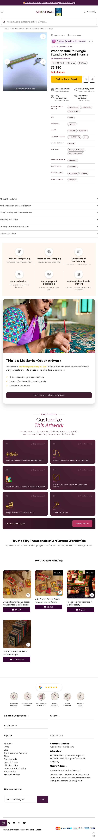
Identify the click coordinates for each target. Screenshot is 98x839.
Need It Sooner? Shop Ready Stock (49, 395)
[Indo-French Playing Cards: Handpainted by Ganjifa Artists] (49, 583)
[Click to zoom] (43, 36)
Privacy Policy (10, 771)
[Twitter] (14, 822)
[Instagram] (9, 822)
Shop (6, 756)
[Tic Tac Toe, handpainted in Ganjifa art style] (81, 584)
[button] (73, 41)
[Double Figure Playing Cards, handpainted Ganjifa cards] (17, 584)
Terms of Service (12, 774)
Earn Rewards (10, 759)
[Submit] (4, 21)
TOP (93, 835)
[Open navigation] (7, 11)
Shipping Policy (11, 765)
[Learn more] (69, 35)
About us (8, 743)
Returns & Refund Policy (15, 768)
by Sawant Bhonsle (60, 58)
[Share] (92, 79)
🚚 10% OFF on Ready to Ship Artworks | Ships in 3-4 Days (49, 2)
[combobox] (49, 22)
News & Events (11, 762)
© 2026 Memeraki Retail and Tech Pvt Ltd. (22, 829)
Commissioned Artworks (15, 753)
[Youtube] (24, 822)
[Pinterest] (19, 822)
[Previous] (7, 62)
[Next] (43, 62)
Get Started (80, 523)
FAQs (6, 746)
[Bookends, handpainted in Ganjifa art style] (17, 634)
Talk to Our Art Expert (66, 79)
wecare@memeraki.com (62, 746)
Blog (6, 750)
